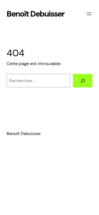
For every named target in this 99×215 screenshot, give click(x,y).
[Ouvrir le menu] (89, 13)
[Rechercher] (82, 80)
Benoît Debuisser (35, 14)
